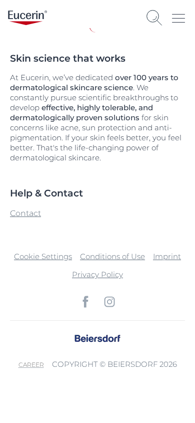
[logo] (27, 18)
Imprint (167, 256)
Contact (25, 213)
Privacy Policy (97, 274)
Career (31, 364)
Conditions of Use (112, 256)
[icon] (86, 302)
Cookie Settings (43, 256)
